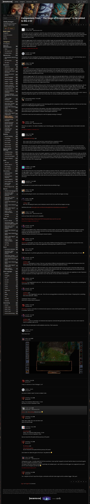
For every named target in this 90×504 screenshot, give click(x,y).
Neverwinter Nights (11, 69)
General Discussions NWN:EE (11, 74)
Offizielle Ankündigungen (11, 191)
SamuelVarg (27, 397)
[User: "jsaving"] (23, 29)
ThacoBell (27, 53)
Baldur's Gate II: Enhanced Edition (11, 117)
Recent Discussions (7, 35)
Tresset (26, 408)
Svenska (11, 282)
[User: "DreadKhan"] (23, 167)
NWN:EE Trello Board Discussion (11, 71)
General (11, 305)
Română (11, 298)
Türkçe (11, 288)
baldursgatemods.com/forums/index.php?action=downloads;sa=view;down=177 (49, 207)
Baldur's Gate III (11, 164)
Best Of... (36, 1)
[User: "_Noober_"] (23, 330)
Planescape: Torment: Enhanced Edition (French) (11, 256)
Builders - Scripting (11, 83)
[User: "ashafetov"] (23, 122)
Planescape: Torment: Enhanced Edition (11, 104)
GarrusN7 (27, 225)
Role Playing (11, 166)
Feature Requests (11, 158)
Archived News (11, 53)
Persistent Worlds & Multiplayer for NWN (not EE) (11, 95)
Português (11, 275)
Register (84, 1)
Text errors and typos (11, 156)
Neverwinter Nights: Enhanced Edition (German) (11, 194)
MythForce (11, 66)
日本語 (11, 294)
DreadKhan (27, 166)
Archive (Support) (11, 179)
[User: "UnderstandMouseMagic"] (23, 99)
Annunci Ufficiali (11, 220)
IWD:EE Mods (11, 146)
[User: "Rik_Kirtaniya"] (23, 427)
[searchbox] (10, 18)
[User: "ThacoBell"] (23, 53)
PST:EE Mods (11, 140)
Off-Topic (11, 162)
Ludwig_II (27, 63)
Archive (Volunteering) (11, 313)
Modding (11, 214)
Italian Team (11, 309)
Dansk (11, 284)
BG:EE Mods (11, 142)
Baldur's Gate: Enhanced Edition (11, 110)
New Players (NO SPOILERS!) (11, 126)
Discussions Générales (11, 249)
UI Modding (11, 138)
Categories (22, 1)
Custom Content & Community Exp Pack (11, 86)
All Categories (6, 43)
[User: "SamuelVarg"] (23, 398)
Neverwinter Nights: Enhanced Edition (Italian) (11, 223)
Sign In (78, 1)
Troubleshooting (11, 152)
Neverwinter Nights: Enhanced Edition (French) (11, 252)
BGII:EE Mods (11, 144)
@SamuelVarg (31, 412)
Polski (11, 277)
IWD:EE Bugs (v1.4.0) (11, 186)
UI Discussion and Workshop (11, 120)
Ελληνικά (11, 300)
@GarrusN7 (24, 242)
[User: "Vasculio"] (23, 199)
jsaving (26, 29)
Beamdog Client (11, 154)
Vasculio (27, 198)
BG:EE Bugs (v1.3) (11, 181)
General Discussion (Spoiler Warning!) (11, 123)
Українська (11, 290)
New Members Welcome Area (11, 58)
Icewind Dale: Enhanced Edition (11, 107)
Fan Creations (11, 168)
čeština (11, 286)
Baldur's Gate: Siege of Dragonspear (11, 113)
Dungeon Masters (11, 88)
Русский (11, 279)
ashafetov (27, 122)
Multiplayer (11, 132)
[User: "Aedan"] (23, 339)
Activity (16, 1)
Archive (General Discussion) (11, 173)
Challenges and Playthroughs (11, 129)
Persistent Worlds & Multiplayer (11, 91)
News (11, 49)
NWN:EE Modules (11, 79)
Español (11, 273)
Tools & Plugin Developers (11, 99)
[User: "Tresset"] (23, 408)
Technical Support (11, 101)
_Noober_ (27, 329)
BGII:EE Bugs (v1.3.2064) (11, 184)
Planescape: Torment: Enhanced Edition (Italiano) (11, 227)
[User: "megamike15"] (23, 181)
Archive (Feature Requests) (11, 176)
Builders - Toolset (11, 81)
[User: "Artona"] (23, 249)
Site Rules (11, 62)
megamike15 (27, 181)
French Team (11, 311)
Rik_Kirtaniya (27, 426)
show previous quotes (28, 448)
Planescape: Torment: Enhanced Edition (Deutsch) (11, 198)
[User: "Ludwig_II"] (23, 63)
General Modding (11, 136)
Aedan (26, 338)
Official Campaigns (11, 77)
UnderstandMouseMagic (30, 98)
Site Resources (11, 60)
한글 (11, 292)
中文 (11, 296)
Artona (26, 248)
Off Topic (11, 216)
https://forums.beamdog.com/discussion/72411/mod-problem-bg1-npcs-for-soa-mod (41, 219)
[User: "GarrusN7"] (23, 226)
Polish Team (11, 307)
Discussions (29, 1)
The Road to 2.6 (11, 51)
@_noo (23, 412)
